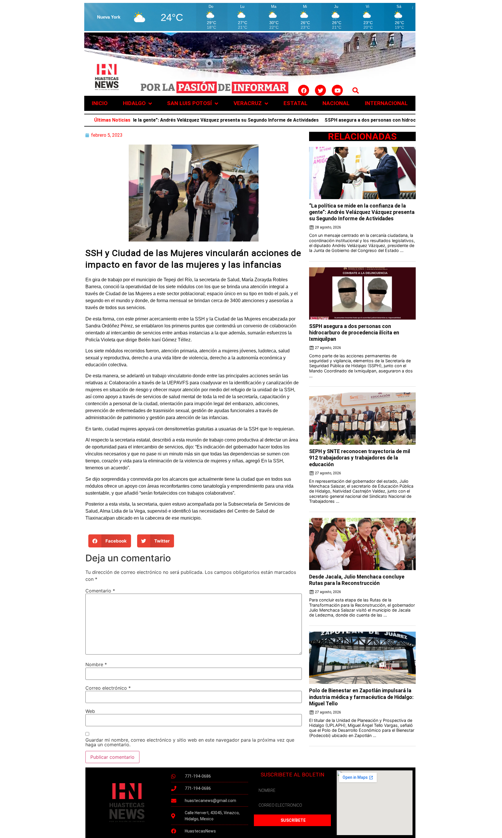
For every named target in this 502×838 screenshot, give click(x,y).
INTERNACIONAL (386, 103)
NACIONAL (335, 103)
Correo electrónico (108, 688)
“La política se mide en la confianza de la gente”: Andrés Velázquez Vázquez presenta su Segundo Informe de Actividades (164, 120)
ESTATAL (295, 103)
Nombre (96, 664)
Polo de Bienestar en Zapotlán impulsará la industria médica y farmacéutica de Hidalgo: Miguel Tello (361, 697)
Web (90, 711)
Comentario (100, 590)
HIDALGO (134, 103)
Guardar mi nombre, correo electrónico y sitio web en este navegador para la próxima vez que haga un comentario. (189, 742)
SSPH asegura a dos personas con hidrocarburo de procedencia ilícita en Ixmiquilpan (395, 120)
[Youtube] (337, 90)
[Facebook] (303, 90)
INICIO (99, 103)
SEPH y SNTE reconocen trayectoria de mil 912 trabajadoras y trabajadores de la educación (359, 457)
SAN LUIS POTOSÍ (189, 103)
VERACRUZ (248, 103)
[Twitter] (320, 90)
